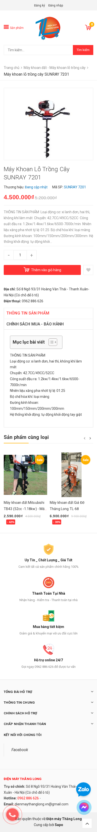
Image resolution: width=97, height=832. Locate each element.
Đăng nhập (55, 5)
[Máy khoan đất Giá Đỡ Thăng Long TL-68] (71, 474)
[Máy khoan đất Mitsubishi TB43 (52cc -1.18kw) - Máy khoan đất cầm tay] (25, 474)
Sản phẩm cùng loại (26, 437)
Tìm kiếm (83, 50)
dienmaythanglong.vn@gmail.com (41, 804)
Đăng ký (39, 5)
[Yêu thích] (88, 270)
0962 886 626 (28, 798)
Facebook (19, 749)
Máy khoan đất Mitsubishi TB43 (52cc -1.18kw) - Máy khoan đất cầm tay (25, 509)
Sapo (59, 825)
